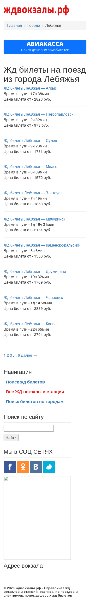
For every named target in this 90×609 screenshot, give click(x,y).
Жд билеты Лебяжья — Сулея (30, 140)
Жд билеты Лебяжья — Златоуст (33, 192)
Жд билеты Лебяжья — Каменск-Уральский (42, 245)
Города (33, 25)
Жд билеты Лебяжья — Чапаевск (33, 297)
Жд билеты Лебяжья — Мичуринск (34, 219)
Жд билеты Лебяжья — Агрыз (30, 88)
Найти (11, 437)
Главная (14, 25)
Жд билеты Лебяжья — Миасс (30, 166)
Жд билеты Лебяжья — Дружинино (35, 271)
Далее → (29, 355)
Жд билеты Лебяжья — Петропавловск (38, 114)
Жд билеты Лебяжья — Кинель (31, 323)
